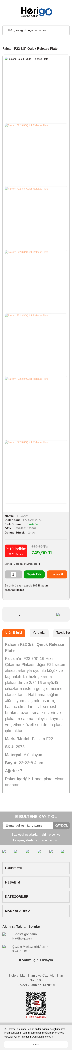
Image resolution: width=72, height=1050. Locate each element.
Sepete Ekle (34, 574)
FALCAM (22, 515)
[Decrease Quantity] (8, 574)
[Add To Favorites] (20, 613)
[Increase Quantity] (19, 574)
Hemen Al (57, 574)
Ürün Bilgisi (13, 632)
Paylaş (48, 614)
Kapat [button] (36, 1044)
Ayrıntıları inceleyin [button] (42, 1036)
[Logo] (36, 12)
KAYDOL (61, 825)
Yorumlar (39, 632)
